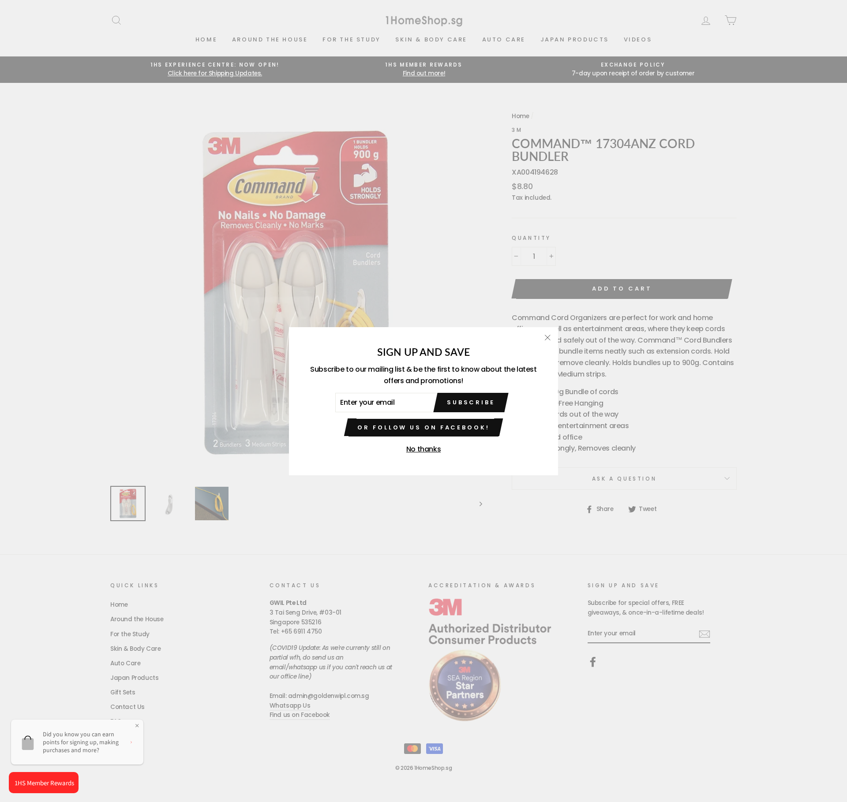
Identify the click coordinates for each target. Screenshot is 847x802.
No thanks (423, 449)
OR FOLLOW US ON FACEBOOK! (423, 427)
